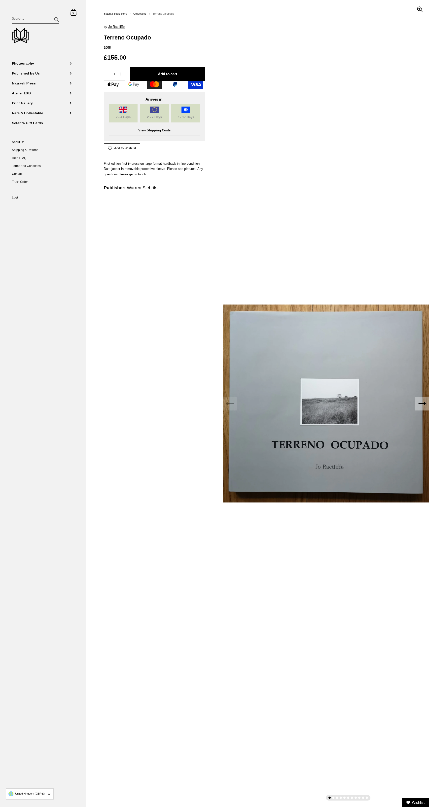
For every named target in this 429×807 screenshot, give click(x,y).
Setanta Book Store (115, 13)
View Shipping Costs (154, 130)
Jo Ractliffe (116, 27)
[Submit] (56, 19)
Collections (139, 13)
